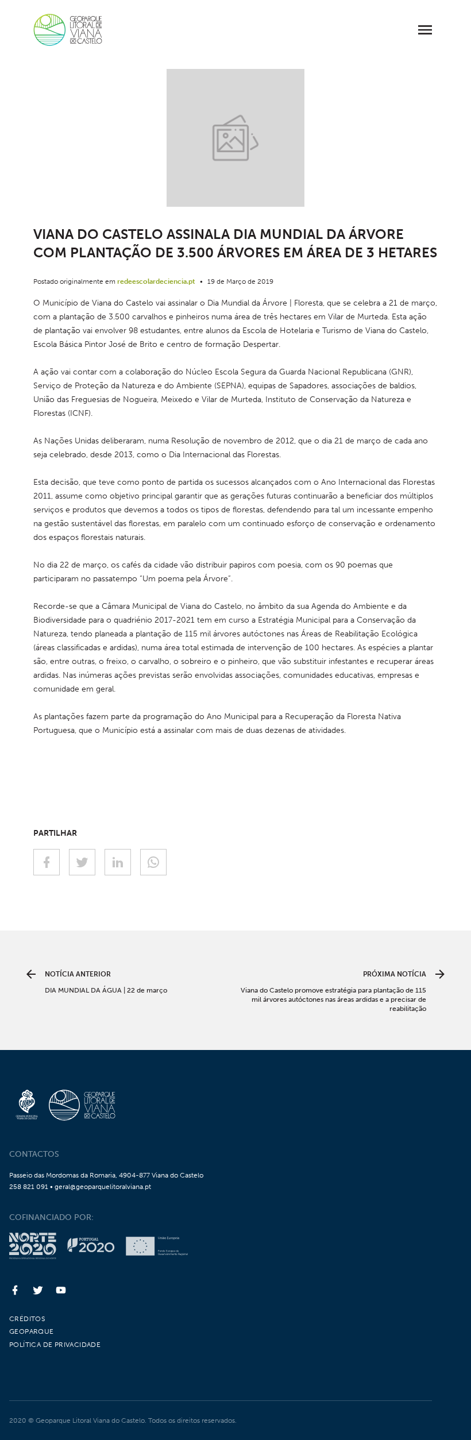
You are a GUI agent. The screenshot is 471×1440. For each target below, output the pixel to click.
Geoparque (31, 1331)
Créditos (27, 1319)
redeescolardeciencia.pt (156, 281)
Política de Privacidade (55, 1345)
